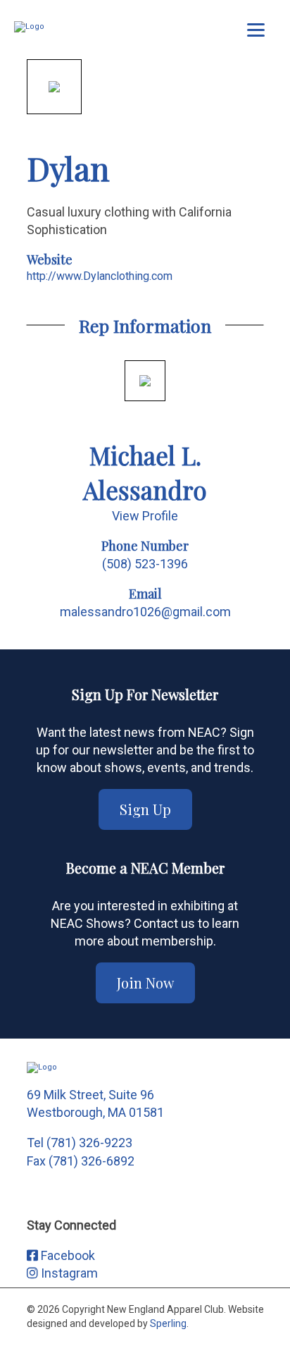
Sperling (168, 1323)
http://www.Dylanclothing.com (99, 276)
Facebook (66, 1255)
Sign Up (145, 809)
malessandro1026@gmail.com (145, 611)
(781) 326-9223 (89, 1142)
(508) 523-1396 (145, 563)
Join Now (145, 982)
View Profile (145, 515)
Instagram (68, 1273)
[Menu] (256, 30)
